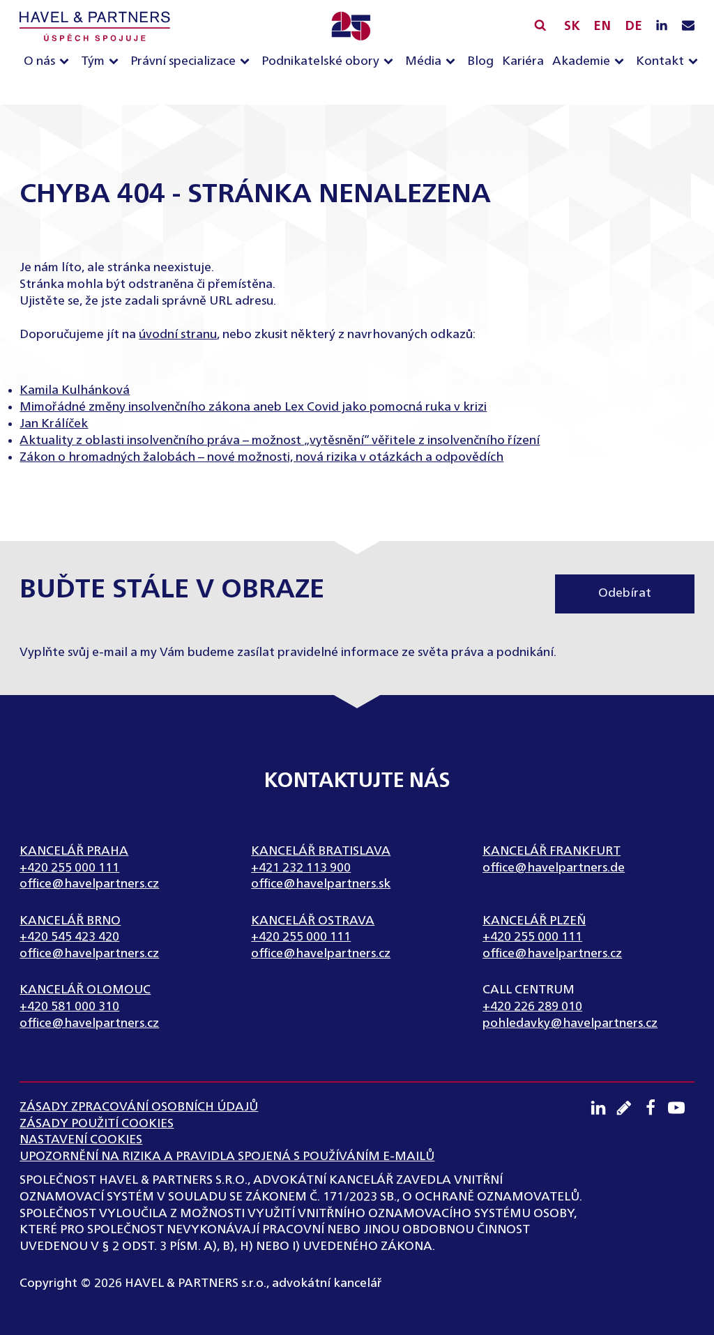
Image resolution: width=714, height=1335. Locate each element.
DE (633, 26)
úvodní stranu (178, 334)
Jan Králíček (54, 424)
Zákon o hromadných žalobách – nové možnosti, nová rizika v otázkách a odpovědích (261, 457)
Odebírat (624, 593)
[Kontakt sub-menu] (696, 62)
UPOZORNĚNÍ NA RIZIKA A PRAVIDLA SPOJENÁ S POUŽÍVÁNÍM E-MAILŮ (227, 1156)
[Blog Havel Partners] (629, 1107)
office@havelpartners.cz (89, 884)
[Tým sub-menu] (116, 62)
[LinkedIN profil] (661, 26)
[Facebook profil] (655, 1107)
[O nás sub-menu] (67, 62)
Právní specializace (183, 61)
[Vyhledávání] (540, 24)
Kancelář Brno (70, 921)
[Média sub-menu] (453, 62)
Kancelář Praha (74, 851)
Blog (480, 61)
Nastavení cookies (81, 1140)
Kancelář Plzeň (534, 921)
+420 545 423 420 (69, 937)
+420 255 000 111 (69, 868)
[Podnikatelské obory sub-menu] (391, 62)
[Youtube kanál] (681, 1107)
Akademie (581, 61)
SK (572, 26)
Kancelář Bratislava (320, 851)
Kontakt (660, 61)
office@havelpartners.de (554, 868)
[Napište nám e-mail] (688, 26)
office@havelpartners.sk (320, 884)
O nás (39, 61)
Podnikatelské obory (320, 61)
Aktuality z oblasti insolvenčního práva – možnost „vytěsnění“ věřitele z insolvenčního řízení (280, 440)
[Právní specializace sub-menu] (247, 62)
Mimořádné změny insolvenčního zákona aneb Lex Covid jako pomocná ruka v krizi (253, 407)
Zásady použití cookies (97, 1123)
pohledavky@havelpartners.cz (570, 1023)
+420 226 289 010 (532, 1006)
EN (602, 26)
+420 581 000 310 (69, 1006)
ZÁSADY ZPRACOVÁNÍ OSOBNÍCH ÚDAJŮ (139, 1107)
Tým (93, 61)
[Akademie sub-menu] (622, 62)
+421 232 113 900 (301, 868)
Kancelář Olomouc (85, 990)
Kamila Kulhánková (75, 390)
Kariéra (523, 61)
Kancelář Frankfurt (552, 851)
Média (423, 61)
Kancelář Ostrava (312, 921)
